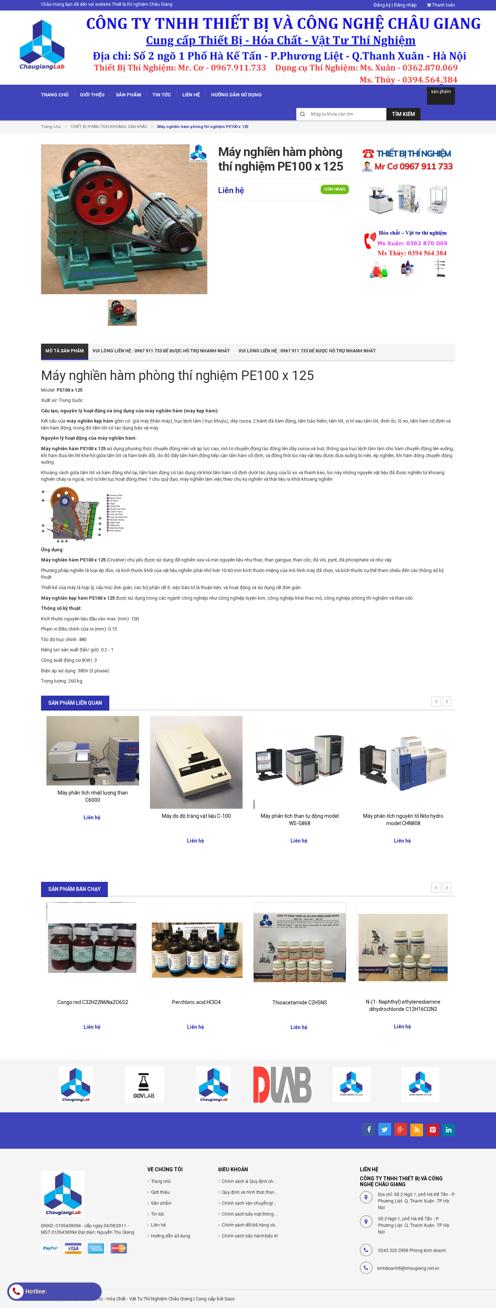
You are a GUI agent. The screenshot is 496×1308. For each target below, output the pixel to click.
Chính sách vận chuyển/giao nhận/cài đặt (263, 1203)
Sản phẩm (161, 1203)
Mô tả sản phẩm (64, 350)
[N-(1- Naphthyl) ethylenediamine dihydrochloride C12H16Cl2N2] (299, 948)
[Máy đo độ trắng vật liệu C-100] (92, 762)
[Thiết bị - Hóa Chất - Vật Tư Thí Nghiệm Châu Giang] (248, 47)
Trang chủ (161, 1181)
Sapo (229, 1298)
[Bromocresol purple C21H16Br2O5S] (403, 946)
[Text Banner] (407, 253)
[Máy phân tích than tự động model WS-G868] (196, 762)
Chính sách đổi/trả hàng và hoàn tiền (258, 1224)
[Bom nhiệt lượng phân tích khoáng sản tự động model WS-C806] (403, 762)
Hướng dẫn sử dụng (170, 1235)
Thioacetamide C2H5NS (196, 1002)
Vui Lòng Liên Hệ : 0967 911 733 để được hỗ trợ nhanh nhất (161, 350)
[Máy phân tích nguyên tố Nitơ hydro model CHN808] (299, 762)
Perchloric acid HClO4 (93, 1002)
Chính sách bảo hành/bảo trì (250, 1235)
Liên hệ (158, 1224)
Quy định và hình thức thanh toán (254, 1192)
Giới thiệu (160, 1192)
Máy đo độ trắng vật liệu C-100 (92, 816)
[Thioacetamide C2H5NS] (196, 948)
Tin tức (157, 1214)
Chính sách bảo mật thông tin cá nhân (259, 1214)
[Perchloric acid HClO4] (92, 948)
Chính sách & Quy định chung (251, 1181)
